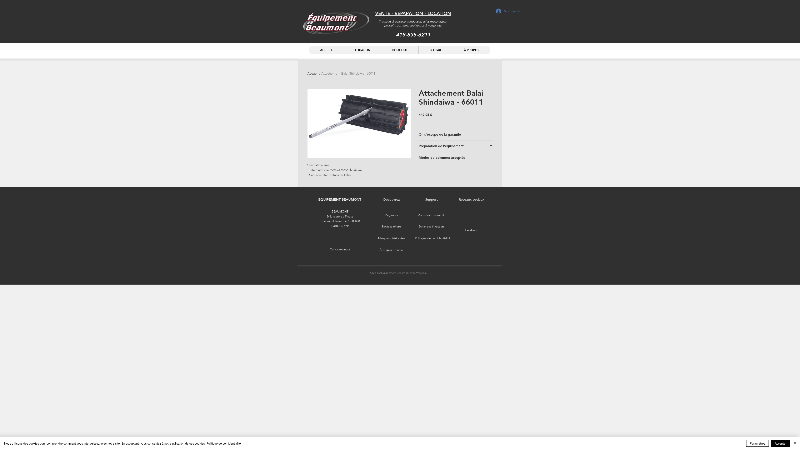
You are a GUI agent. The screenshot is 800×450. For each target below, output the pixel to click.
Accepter (780, 443)
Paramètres (757, 443)
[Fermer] (795, 443)
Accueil (312, 73)
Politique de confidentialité (223, 443)
